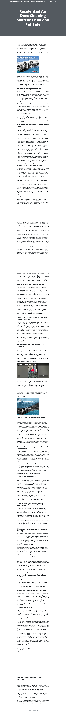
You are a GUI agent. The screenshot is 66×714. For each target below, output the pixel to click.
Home (51, 1)
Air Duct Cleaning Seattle (37, 626)
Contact (55, 1)
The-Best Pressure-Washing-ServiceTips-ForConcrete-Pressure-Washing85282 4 (27, 1)
